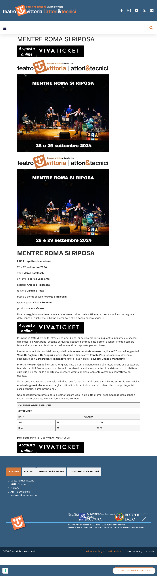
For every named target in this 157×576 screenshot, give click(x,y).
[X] (144, 10)
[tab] (13, 472)
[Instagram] (129, 10)
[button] (4, 28)
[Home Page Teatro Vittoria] (40, 10)
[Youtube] (137, 10)
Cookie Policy (113, 551)
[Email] (152, 10)
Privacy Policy (94, 551)
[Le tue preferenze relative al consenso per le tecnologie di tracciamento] (5, 571)
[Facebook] (122, 10)
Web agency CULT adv (140, 551)
